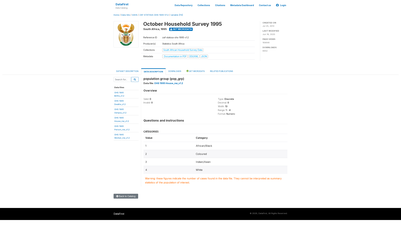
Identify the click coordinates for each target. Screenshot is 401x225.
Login (283, 5)
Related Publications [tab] (221, 71)
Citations (220, 5)
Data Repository (184, 5)
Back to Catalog (126, 196)
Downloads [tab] (174, 71)
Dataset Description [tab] (127, 71)
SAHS (134, 15)
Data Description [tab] (153, 71)
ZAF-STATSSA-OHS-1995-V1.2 (154, 15)
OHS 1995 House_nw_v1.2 (168, 83)
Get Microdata (182, 29)
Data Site (125, 15)
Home (116, 15)
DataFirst (122, 4)
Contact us (265, 5)
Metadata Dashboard (242, 5)
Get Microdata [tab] (196, 71)
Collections (204, 5)
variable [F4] (177, 15)
